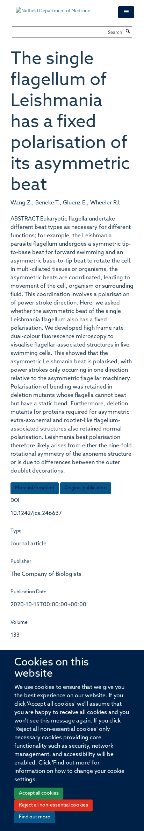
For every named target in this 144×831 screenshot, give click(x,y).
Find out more (34, 817)
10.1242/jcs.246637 (36, 513)
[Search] (128, 32)
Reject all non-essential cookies (53, 805)
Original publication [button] (86, 488)
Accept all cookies (39, 793)
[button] (126, 12)
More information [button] (34, 488)
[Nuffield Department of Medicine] (62, 7)
